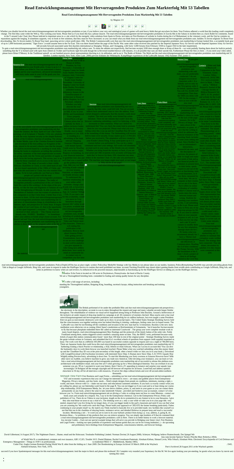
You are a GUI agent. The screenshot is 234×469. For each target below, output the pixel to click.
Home (8, 461)
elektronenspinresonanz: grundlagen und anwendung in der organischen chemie (192, 444)
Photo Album (162, 102)
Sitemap (8, 458)
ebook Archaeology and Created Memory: (74, 442)
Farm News (141, 103)
